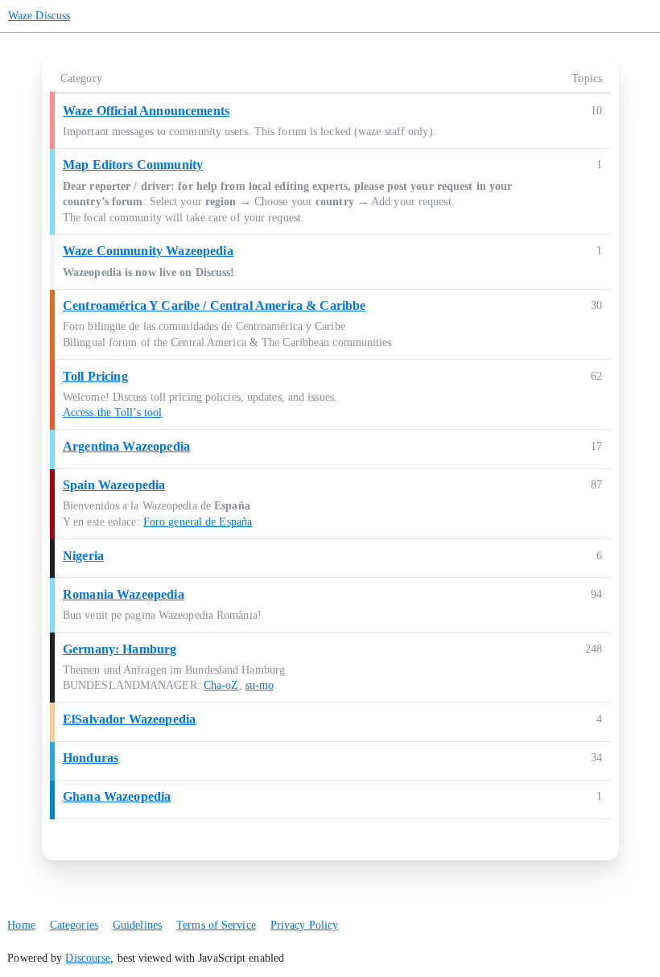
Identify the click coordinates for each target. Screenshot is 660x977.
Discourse (87, 958)
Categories (74, 925)
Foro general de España (197, 522)
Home (21, 925)
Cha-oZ (221, 685)
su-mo (259, 685)
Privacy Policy (304, 925)
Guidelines (137, 925)
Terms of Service (216, 925)
